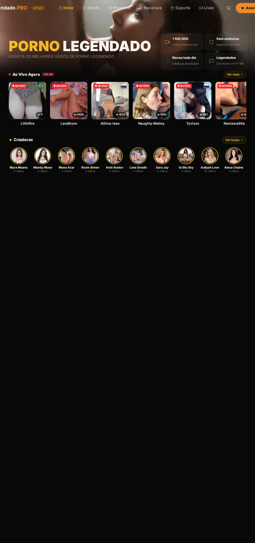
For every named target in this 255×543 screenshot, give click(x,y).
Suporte (182, 7)
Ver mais (233, 74)
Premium (121, 7)
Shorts (93, 7)
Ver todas (232, 140)
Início (68, 7)
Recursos (153, 7)
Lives (209, 7)
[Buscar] (228, 8)
